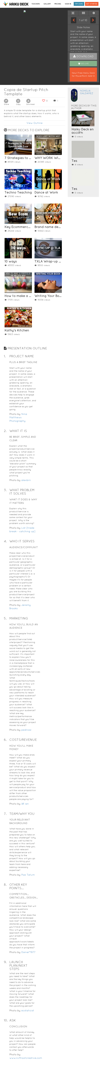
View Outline (35, 123)
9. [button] (5, 962)
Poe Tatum (28, 874)
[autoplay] (94, 13)
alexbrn (26, 480)
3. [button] (5, 490)
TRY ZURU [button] (79, 4)
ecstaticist (27, 1010)
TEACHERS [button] (36, 4)
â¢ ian (25, 803)
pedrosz (26, 729)
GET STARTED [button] (91, 4)
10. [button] (6, 1020)
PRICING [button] (57, 4)
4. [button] (5, 541)
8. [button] (5, 884)
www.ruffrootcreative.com (26, 1058)
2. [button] (5, 431)
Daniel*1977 (28, 952)
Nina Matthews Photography (18, 417)
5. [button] (5, 618)
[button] (83, 56)
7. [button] (5, 813)
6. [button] (5, 739)
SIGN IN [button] (68, 4)
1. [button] (5, 356)
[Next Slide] (93, 20)
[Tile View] (83, 13)
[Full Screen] (73, 13)
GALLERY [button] (47, 4)
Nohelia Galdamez (86, 92)
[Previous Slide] (73, 20)
